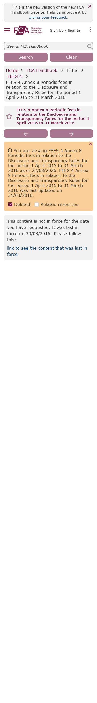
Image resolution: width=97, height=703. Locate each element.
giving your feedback (48, 17)
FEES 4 (15, 76)
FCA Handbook (42, 70)
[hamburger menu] (7, 30)
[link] (28, 30)
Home (12, 70)
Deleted (22, 204)
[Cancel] (90, 144)
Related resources (59, 204)
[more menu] (90, 30)
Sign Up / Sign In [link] (65, 30)
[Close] (90, 6)
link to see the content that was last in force (47, 251)
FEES (72, 70)
